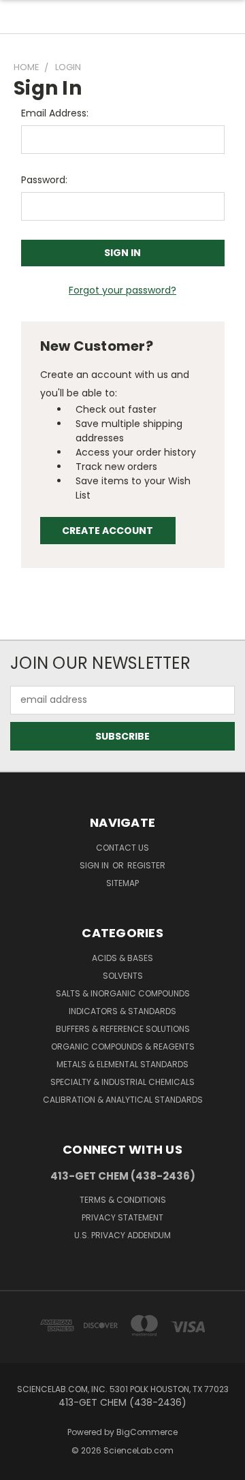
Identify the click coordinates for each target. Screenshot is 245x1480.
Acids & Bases (122, 958)
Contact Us (122, 847)
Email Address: (54, 113)
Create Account (107, 530)
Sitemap (122, 883)
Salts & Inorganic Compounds (123, 993)
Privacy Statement (122, 1217)
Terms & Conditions (123, 1200)
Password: (44, 180)
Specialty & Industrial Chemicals (122, 1082)
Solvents (123, 975)
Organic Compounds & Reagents (123, 1046)
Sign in (95, 865)
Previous (21, 1466)
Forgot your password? (122, 290)
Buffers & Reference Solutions (123, 1029)
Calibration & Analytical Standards (123, 1099)
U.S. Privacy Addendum (122, 1235)
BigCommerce (147, 1432)
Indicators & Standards (122, 1011)
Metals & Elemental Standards (122, 1064)
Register (146, 865)
